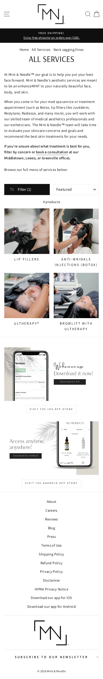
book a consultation (52, 151)
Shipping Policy (51, 554)
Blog (51, 527)
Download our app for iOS (51, 597)
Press (51, 536)
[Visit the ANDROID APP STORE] (51, 448)
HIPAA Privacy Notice (51, 589)
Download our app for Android (51, 606)
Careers (52, 510)
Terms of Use (51, 545)
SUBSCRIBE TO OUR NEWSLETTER (51, 657)
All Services (41, 49)
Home (24, 49)
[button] (88, 14)
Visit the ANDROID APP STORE (51, 483)
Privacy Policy (51, 571)
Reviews (51, 519)
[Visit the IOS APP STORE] (51, 374)
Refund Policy (51, 562)
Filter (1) (24, 189)
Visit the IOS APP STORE (51, 409)
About (51, 501)
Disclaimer (51, 580)
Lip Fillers (26, 259)
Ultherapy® (27, 323)
